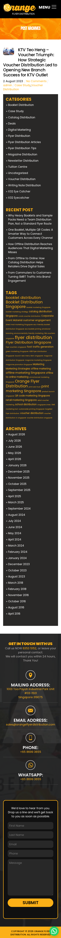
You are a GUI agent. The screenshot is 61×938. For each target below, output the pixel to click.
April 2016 (14, 614)
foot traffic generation (40, 346)
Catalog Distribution (21, 117)
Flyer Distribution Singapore (28, 342)
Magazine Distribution (22, 154)
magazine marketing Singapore (38, 360)
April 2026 (14, 459)
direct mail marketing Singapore (19, 324)
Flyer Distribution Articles (24, 142)
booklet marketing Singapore (38, 307)
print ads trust (35, 387)
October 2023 (17, 570)
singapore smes (44, 404)
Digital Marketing (19, 130)
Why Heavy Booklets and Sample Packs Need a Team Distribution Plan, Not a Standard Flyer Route (30, 219)
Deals (12, 123)
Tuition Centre (17, 167)
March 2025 (16, 502)
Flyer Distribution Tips (22, 148)
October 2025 (17, 484)
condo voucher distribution (29, 316)
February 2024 (17, 552)
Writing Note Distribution (24, 185)
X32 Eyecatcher (18, 198)
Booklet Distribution (21, 105)
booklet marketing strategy (17, 312)
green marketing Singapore (17, 351)
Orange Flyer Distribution (22, 384)
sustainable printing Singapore (31, 409)
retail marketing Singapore (21, 400)
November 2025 (18, 478)
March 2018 (15, 583)
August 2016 (16, 607)
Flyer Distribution (19, 136)
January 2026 (17, 465)
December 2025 (19, 471)
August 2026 (16, 434)
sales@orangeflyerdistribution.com (30, 724)
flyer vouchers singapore (16, 347)
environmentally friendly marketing (28, 333)
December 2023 (19, 564)
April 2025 (14, 496)
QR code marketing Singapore (32, 395)
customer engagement (37, 320)
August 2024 (16, 515)
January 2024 (17, 558)
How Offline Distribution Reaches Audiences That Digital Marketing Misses (30, 248)
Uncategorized (18, 173)
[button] (54, 931)
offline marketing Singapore (25, 373)
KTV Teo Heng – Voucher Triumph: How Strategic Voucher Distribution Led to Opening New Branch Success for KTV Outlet (30, 62)
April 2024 (14, 539)
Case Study (23, 85)
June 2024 (15, 527)
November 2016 (18, 595)
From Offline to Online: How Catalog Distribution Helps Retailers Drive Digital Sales (26, 262)
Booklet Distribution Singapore (24, 304)
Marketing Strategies (18, 368)
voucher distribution (31, 413)
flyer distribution (33, 337)
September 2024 (19, 508)
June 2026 (15, 447)
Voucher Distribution (22, 179)
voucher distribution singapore (39, 418)
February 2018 (17, 589)
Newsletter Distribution (23, 161)
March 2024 (16, 545)
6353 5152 (29, 648)
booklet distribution (23, 297)
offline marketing (41, 368)
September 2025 (19, 490)
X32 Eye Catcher (19, 191)
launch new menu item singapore (29, 356)
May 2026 (14, 453)
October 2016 (17, 601)
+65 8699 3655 (30, 752)
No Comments (36, 81)
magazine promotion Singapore (19, 364)
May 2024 (14, 533)
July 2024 (14, 521)
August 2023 (16, 576)
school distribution (26, 404)
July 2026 (14, 441)
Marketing (38, 364)
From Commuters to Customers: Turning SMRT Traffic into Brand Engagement (30, 277)
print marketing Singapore (27, 388)
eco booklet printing (33, 329)
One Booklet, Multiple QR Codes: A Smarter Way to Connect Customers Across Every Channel (30, 234)
